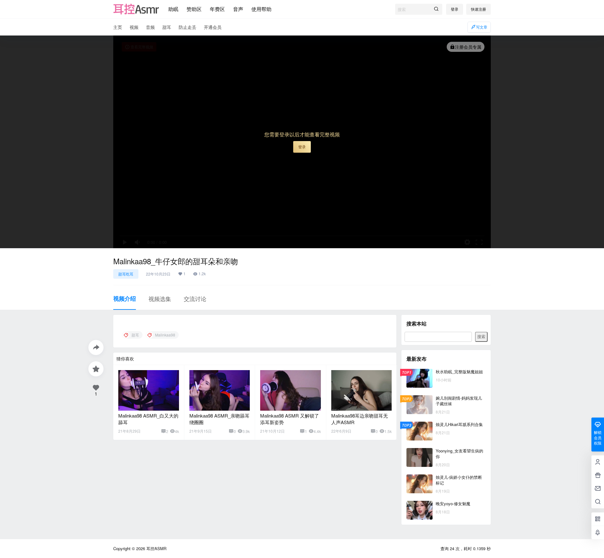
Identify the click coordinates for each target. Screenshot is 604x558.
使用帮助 (261, 9)
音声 (238, 9)
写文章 (481, 27)
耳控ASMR (155, 548)
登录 (454, 9)
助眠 (173, 9)
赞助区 (194, 9)
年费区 (217, 9)
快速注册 (478, 9)
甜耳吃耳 (125, 273)
